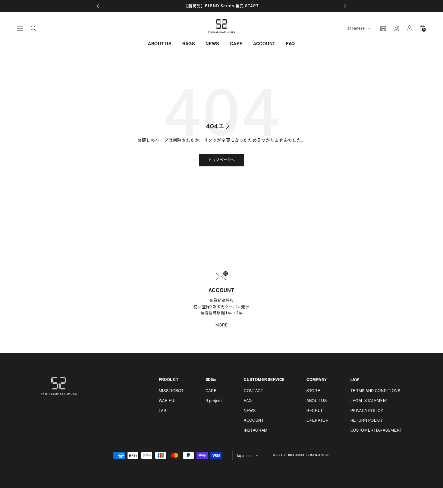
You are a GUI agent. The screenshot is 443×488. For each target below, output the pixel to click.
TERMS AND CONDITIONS (375, 391)
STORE (313, 391)
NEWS (212, 43)
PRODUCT (169, 379)
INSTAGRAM (256, 430)
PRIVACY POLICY (366, 410)
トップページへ (221, 160)
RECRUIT (315, 410)
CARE (236, 43)
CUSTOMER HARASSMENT (376, 430)
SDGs (211, 379)
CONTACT (253, 391)
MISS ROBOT (171, 391)
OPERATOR (317, 420)
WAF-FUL (168, 400)
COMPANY (316, 379)
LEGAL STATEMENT (369, 400)
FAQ (290, 43)
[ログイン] (409, 28)
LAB (162, 410)
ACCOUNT (264, 43)
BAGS (188, 43)
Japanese (356, 28)
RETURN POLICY (366, 420)
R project (214, 400)
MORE (221, 325)
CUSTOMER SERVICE (264, 379)
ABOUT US (160, 43)
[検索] (33, 28)
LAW (354, 379)
